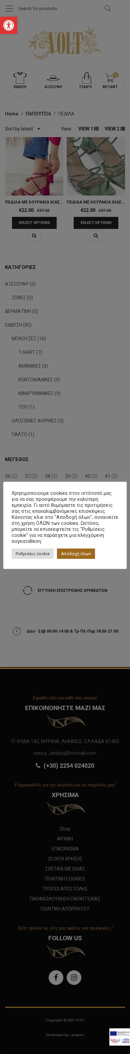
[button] (8, 25)
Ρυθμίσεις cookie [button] (33, 553)
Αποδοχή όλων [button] (76, 553)
